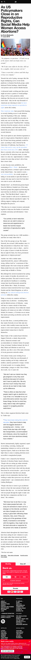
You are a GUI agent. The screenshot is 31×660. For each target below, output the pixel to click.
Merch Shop (5, 608)
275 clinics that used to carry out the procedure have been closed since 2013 (14, 147)
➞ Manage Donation (7, 613)
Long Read (4, 637)
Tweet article (3, 555)
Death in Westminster (20, 604)
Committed (19, 607)
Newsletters (5, 604)
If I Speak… (19, 601)
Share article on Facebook (13, 555)
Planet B (19, 609)
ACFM (18, 602)
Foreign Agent (21, 608)
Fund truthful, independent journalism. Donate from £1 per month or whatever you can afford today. (15, 572)
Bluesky (19, 636)
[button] (2, 1)
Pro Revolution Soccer (21, 616)
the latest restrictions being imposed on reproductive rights (14, 105)
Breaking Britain (21, 624)
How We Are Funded (7, 607)
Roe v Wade (13, 167)
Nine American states (7, 111)
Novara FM (19, 611)
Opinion (3, 635)
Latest (3, 630)
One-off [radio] (22, 564)
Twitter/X (19, 633)
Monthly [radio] (8, 564)
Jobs (2, 611)
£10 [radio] (24, 577)
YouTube (19, 630)
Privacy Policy (6, 617)
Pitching (4, 609)
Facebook (19, 637)
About (3, 601)
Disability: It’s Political (20, 622)
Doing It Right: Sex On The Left (22, 619)
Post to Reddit (4, 557)
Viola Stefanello (8, 35)
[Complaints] (3, 621)
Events (3, 605)
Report (3, 636)
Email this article (24, 555)
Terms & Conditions (7, 616)
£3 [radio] (7, 577)
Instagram (19, 632)
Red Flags (4, 639)
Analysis (4, 633)
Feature (3, 632)
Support (4, 602)
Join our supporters (7, 651)
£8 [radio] (15, 577)
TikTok (18, 635)
